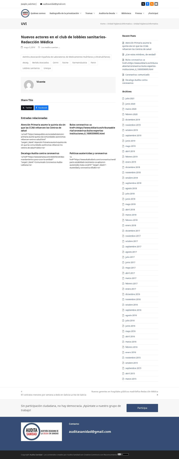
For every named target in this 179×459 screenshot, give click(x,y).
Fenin (93, 62)
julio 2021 (130, 98)
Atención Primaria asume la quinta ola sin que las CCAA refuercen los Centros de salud (43, 127)
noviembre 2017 (133, 236)
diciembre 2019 (132, 119)
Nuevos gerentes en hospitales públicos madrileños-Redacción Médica (124, 391)
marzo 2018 (130, 214)
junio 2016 (130, 325)
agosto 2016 (131, 315)
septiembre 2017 (133, 246)
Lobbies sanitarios (31, 68)
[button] (27, 107)
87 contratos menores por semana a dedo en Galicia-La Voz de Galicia (53, 394)
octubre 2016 (131, 304)
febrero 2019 (131, 156)
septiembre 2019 (133, 135)
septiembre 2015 (133, 368)
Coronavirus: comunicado (137, 74)
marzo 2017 (130, 278)
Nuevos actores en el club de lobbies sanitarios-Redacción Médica (63, 39)
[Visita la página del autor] (29, 84)
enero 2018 (130, 225)
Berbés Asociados (40, 62)
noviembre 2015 (133, 357)
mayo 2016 (130, 331)
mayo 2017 (130, 267)
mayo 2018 (130, 204)
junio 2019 (130, 140)
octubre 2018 (131, 177)
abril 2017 (130, 273)
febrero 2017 (131, 283)
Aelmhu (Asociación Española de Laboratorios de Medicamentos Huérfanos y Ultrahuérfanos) (66, 56)
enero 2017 (130, 289)
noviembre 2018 (133, 172)
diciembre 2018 (132, 167)
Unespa (47, 68)
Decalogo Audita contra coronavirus (40, 153)
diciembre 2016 (132, 294)
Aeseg (25, 62)
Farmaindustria (79, 62)
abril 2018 (130, 209)
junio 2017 (130, 262)
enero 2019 (130, 162)
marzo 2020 (130, 109)
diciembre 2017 (132, 230)
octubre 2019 (131, 130)
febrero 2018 (131, 220)
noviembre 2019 (133, 125)
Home (102, 23)
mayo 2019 (130, 146)
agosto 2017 (131, 252)
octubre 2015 (131, 362)
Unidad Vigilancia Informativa (119, 23)
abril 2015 (130, 373)
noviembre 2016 (133, 299)
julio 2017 (130, 257)
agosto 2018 (131, 188)
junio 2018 (130, 199)
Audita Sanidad (36, 454)
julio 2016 (130, 320)
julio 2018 (130, 193)
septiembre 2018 (133, 183)
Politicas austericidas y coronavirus (88, 153)
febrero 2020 (131, 114)
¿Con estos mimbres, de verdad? (140, 54)
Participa (142, 408)
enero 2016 (130, 352)
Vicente (40, 81)
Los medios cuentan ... (50, 47)
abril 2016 (130, 336)
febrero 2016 (131, 347)
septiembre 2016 (133, 310)
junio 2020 (130, 103)
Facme (65, 62)
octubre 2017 (131, 241)
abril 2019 (130, 151)
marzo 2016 (130, 341)
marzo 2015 (130, 378)
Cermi (55, 62)
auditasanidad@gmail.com (54, 4)
